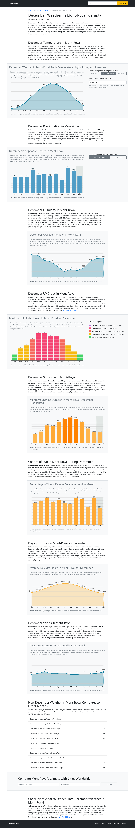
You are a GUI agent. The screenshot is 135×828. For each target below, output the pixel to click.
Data (102, 824)
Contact (123, 824)
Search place (122, 3)
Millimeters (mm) (100, 157)
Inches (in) (118, 157)
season (13, 3)
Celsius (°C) (95, 73)
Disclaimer (115, 824)
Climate (30, 10)
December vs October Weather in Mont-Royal (46, 763)
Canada (38, 10)
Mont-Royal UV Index (70, 310)
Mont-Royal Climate (64, 817)
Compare (109, 784)
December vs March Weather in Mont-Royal (45, 729)
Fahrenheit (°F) (108, 73)
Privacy (108, 824)
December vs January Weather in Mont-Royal (45, 719)
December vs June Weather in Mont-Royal (44, 743)
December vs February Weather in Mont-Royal (46, 724)
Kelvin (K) (121, 73)
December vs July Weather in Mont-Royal (44, 748)
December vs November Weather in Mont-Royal (46, 768)
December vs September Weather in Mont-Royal (47, 758)
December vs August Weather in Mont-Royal (45, 753)
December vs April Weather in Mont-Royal (44, 734)
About (97, 824)
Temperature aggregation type (100, 79)
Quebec (45, 10)
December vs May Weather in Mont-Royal (44, 738)
